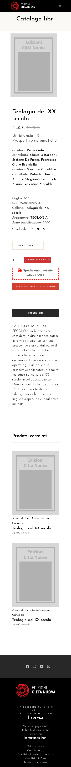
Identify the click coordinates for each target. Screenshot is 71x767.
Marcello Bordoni (43, 155)
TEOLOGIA (39, 217)
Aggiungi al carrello (37, 260)
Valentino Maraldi (38, 184)
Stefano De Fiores (25, 160)
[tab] (35, 313)
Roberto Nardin (42, 174)
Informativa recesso (35, 762)
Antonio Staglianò (26, 179)
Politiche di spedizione (35, 730)
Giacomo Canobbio (41, 169)
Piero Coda (35, 150)
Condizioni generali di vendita (35, 754)
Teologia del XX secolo (31, 528)
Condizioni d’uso (35, 758)
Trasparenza (35, 734)
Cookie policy (35, 750)
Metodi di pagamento (35, 726)
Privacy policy (35, 746)
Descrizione (35, 312)
